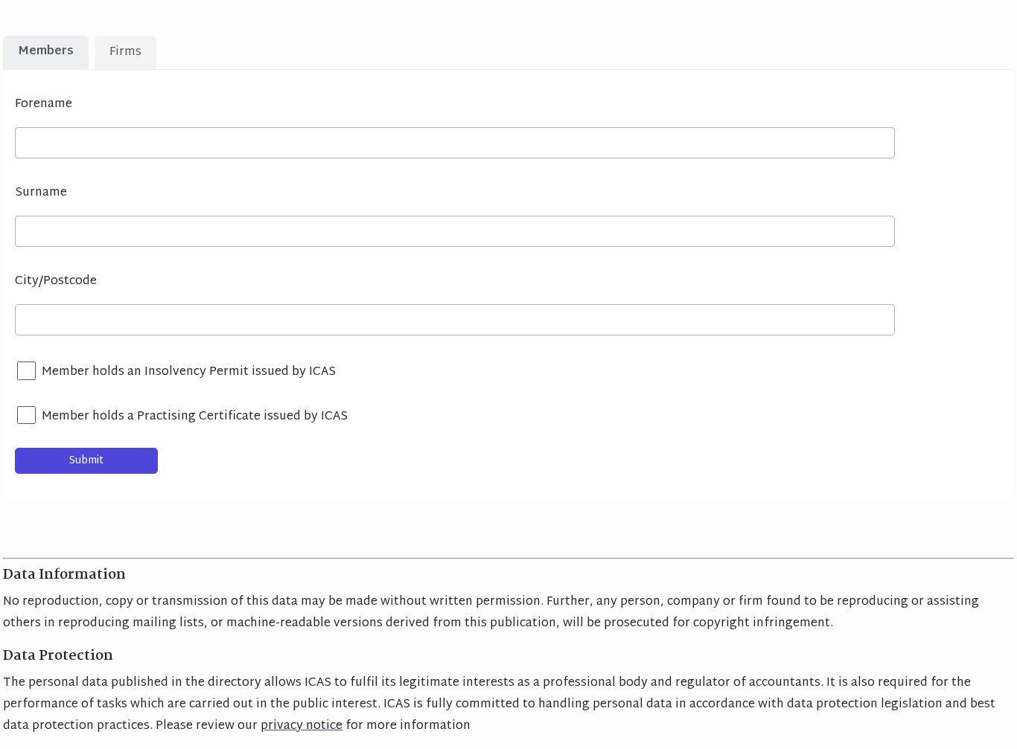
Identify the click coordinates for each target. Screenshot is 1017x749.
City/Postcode (56, 281)
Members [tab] (46, 51)
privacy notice (301, 726)
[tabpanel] (508, 283)
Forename (43, 104)
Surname (41, 193)
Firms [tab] (125, 52)
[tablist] (38, 52)
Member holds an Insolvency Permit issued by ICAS (189, 372)
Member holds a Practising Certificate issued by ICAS (195, 417)
